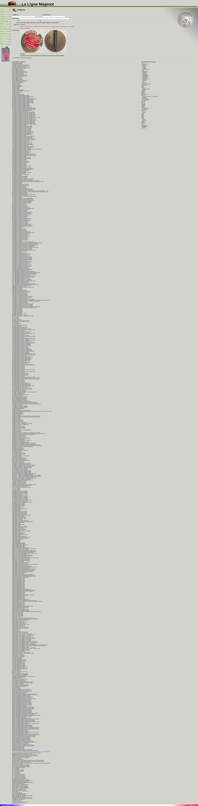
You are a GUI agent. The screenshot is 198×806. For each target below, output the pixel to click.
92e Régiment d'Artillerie (17, 175)
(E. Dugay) (143, 101)
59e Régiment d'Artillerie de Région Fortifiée (20, 103)
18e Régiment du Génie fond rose (18, 436)
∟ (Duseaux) (144, 97)
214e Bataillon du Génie (16, 452)
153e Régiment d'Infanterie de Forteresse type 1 (21, 253)
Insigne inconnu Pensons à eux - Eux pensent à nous (22, 690)
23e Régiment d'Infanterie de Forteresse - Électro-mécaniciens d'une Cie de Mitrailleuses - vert (30, 191)
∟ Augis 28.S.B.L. (145, 83)
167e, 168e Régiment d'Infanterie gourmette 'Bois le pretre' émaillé (25, 284)
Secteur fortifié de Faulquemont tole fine (20, 75)
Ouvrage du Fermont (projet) (17, 82)
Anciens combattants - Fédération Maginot (20, 784)
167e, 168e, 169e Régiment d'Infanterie (19, 294)
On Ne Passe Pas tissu (16, 800)
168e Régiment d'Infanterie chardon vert (20, 286)
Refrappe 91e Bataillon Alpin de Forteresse (24, 732)
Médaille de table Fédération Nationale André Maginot (22, 782)
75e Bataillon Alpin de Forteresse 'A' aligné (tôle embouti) (27, 351)
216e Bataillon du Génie (16, 456)
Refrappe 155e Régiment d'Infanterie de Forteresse (22, 709)
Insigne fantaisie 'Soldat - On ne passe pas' (20, 628)
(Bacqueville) (144, 85)
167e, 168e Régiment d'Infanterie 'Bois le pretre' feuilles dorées (24, 273)
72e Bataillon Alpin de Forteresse (23, 334)
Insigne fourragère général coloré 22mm (19, 595)
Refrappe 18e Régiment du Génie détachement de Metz (22, 741)
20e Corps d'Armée (15, 318)
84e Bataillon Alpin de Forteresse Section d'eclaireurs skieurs (30, 371)
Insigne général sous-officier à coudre (19, 518)
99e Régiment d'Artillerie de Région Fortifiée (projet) (22, 110)
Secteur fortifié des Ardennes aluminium (19, 681)
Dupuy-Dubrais (144, 94)
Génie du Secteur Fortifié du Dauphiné (19, 458)
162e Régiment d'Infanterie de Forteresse (20, 265)
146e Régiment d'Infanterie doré (18, 227)
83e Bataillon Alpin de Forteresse (23, 368)
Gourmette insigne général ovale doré (19, 660)
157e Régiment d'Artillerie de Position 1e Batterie (21, 148)
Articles (2, 35)
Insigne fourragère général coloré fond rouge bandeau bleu (23, 594)
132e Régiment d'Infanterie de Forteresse (20, 221)
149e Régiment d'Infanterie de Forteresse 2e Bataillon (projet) (24, 250)
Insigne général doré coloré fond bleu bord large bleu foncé (23, 570)
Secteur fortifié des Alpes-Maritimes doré (20, 80)
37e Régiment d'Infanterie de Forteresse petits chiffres (22, 198)
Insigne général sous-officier (17, 519)
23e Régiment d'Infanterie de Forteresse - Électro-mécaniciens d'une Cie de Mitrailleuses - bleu (30, 190)
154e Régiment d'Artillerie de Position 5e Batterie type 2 (23, 132)
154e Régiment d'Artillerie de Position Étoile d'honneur (22, 134)
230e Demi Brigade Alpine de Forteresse (25, 400)
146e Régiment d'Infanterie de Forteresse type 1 (21, 231)
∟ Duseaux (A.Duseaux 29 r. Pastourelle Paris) (150, 96)
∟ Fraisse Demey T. (145, 100)
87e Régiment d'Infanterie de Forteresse (20, 217)
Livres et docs (3, 33)
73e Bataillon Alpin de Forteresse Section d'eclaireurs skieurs (30, 338)
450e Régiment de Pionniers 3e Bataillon (20, 496)
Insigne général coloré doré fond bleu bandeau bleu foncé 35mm (24, 567)
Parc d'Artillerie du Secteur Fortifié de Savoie (20, 174)
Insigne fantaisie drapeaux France (18, 651)
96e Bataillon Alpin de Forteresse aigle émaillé (25, 386)
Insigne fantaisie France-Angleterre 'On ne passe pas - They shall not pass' (26, 648)
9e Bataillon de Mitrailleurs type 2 (18, 393)
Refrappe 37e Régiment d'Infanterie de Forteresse (21, 699)
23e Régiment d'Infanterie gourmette (19, 186)
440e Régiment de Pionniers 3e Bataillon (20, 492)
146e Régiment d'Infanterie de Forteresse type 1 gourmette (23, 232)
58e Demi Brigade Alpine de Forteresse (24, 399)
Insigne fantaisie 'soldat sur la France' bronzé (20, 619)
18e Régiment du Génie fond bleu (18, 439)
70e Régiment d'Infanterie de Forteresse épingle (21, 213)
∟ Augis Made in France (146, 84)
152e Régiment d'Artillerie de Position (19, 125)
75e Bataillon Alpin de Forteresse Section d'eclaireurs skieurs (30, 354)
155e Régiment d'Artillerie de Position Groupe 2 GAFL (22, 137)
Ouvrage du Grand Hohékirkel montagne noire (20, 90)
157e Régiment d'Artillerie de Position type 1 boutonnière (23, 144)
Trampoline (144, 125)
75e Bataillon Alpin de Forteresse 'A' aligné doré (25, 343)
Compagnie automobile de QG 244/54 (19, 481)
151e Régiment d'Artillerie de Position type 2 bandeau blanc (23, 112)
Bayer (143, 86)
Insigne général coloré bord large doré (19, 572)
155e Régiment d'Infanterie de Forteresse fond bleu (22, 257)
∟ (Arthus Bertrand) (145, 69)
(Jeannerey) (144, 103)
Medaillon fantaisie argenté (17, 654)
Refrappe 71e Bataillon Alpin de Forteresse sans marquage (27, 720)
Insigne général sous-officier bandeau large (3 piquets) (22, 521)
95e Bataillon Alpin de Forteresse (23, 381)
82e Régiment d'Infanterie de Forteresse (20, 216)
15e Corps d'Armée (15, 324)
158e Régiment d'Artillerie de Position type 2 (20, 152)
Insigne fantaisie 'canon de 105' (18, 621)
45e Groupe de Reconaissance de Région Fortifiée (21, 471)
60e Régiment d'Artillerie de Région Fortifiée (20, 104)
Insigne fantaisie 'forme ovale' (18, 626)
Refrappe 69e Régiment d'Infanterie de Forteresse (21, 700)
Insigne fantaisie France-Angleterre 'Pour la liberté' (22, 639)
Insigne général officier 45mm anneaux (19, 508)
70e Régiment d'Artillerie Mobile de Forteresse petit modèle (23, 109)
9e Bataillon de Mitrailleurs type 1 (18, 392)
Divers (2, 40)
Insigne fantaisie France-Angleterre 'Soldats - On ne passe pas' (24, 647)
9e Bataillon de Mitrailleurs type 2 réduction (20, 394)
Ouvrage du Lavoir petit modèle (18, 94)
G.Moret (143, 106)
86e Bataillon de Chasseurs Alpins (18, 503)
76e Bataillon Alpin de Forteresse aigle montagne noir (26, 356)
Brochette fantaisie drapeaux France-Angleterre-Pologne (23, 653)
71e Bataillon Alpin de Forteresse (23, 330)
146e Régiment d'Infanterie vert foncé (19, 229)
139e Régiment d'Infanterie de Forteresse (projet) (21, 225)
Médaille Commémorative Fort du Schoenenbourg (21, 756)
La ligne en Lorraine (4, 21)
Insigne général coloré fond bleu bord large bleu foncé (22, 571)
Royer (143, 115)
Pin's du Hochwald (15, 768)
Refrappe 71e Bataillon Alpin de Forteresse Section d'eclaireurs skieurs (31, 721)
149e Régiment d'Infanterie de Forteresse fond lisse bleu (23, 241)
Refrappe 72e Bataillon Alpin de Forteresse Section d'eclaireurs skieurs (31, 723)
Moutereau (144, 110)
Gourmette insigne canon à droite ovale (19, 666)
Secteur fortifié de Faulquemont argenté (19, 72)
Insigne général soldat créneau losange (19, 526)
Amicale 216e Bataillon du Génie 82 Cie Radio (21, 766)
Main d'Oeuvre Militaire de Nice (18, 461)
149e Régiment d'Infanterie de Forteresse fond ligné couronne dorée (25, 244)
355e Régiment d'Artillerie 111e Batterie (20, 176)
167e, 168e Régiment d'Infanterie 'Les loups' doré (21, 278)
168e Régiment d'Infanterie (17, 288)
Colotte (143, 91)
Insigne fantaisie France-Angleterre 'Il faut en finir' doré (22, 635)
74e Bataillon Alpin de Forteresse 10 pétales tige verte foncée (28, 340)
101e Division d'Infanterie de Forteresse (19, 66)
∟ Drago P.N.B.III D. (145, 78)
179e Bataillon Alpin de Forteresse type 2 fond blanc (27, 388)
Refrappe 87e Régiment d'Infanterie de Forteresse (21, 702)
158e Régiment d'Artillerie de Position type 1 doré (21, 150)
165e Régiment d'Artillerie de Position (19, 164)
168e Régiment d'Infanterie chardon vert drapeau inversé (23, 287)
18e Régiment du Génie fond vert (18, 441)
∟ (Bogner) (144, 89)
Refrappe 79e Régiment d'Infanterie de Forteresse (21, 701)
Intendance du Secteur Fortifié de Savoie (19, 486)
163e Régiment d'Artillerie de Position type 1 (20, 161)
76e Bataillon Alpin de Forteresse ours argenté (25, 362)
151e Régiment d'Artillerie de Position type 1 (20, 111)
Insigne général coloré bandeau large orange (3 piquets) (22, 574)
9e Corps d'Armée (15, 317)
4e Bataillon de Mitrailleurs (17, 310)
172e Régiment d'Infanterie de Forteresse (20, 302)
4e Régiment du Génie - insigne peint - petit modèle (22, 423)
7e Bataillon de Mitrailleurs (17, 312)
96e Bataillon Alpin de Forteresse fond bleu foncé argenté (27, 385)
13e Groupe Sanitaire (16, 488)
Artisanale (143, 122)
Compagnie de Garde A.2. (17, 678)
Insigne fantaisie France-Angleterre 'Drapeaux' (21, 649)
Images (2, 23)
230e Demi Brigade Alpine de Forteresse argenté (27, 401)
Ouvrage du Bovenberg (16, 87)
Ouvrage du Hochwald (16, 91)
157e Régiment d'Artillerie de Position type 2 (20, 145)
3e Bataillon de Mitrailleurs (17, 309)
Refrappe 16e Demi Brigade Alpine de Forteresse (26, 739)
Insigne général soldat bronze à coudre (19, 527)
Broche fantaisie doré (16, 629)
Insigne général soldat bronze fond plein (19, 538)
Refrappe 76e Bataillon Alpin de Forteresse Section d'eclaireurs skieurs (31, 729)
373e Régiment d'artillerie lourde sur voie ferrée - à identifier (23, 465)
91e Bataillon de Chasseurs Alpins (18, 504)
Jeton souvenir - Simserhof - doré (18, 789)
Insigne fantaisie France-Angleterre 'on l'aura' (21, 646)
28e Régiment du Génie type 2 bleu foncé (20, 450)
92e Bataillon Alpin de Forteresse (23, 379)
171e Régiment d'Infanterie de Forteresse (20, 298)
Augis (143, 81)
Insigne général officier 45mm (18, 507)
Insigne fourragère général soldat (18, 545)
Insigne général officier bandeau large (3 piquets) (21, 515)
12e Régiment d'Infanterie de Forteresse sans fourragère (23, 178)
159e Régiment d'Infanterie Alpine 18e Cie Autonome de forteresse (25, 403)
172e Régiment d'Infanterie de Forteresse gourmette (22, 304)
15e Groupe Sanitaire (16, 490)
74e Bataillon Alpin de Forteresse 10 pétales (25, 339)
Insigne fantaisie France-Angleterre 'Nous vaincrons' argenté (23, 638)
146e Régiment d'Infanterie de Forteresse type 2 (21, 233)
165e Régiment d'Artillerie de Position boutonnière (21, 165)
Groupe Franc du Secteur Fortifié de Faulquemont (21, 479)
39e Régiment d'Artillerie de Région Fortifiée (20, 97)
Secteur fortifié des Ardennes (17, 69)
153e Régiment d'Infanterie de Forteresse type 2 (21, 254)
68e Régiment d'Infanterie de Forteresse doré (20, 207)
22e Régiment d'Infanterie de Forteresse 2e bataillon (22, 179)
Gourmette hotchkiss (16, 669)
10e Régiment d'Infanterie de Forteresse (20, 177)
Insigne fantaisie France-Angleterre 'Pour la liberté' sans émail (24, 641)
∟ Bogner (143, 88)
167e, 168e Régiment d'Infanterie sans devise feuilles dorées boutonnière (26, 272)
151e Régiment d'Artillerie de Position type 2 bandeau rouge (23, 116)
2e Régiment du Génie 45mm (17, 413)
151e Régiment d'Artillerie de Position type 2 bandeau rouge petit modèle (26, 117)
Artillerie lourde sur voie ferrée (18, 462)
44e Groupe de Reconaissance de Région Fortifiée (21, 470)
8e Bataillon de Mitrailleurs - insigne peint (20, 315)
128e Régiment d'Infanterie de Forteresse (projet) (21, 220)
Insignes (2, 31)
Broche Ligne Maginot (16, 631)
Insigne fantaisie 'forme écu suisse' (19, 623)
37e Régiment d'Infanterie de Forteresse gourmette (22, 201)
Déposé (143, 121)
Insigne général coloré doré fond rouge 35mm (20, 568)
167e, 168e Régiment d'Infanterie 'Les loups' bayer (21, 279)
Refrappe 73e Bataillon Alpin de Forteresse (24, 724)
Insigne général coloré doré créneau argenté (20, 607)
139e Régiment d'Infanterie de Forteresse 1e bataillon (22, 226)
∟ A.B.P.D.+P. (144, 67)
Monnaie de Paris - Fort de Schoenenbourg (20, 787)
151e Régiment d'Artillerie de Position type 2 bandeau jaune (23, 113)
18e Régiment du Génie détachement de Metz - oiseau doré (23, 442)
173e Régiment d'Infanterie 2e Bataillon (19, 406)
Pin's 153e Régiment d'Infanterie (18, 767)
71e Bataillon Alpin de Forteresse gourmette (25, 332)
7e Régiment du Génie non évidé (18, 426)
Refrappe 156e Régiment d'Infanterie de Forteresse (22, 710)
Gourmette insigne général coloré (18, 662)
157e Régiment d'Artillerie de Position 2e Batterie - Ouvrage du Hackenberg (26, 149)
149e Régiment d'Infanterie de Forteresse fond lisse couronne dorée (25, 243)
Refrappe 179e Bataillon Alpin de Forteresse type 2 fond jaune (28, 736)
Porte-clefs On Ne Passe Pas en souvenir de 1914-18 (22, 691)
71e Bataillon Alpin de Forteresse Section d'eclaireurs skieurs (30, 333)
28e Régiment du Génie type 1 (18, 447)
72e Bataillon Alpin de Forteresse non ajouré (25, 335)
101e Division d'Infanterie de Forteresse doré (20, 64)
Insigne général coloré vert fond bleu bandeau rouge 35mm (23, 569)
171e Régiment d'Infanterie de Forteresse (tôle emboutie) (23, 299)
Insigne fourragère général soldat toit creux (20, 547)
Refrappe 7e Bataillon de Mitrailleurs (19, 717)
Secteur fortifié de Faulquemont (18, 73)
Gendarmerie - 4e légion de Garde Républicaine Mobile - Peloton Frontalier (26, 476)
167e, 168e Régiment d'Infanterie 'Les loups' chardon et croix (23, 280)
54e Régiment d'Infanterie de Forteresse (20, 205)
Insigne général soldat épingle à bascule (19, 534)
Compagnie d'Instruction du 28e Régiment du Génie (22, 502)
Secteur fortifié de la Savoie (17, 78)
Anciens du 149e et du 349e (17, 764)
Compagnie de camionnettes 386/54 (19, 483)
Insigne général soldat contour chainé (19, 529)
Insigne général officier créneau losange (19, 511)
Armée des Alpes (15, 322)
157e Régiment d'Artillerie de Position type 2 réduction (22, 147)
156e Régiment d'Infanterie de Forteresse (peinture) (22, 261)
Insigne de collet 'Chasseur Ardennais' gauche (20, 321)
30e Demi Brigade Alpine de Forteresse (24, 397)
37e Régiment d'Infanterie (17, 197)
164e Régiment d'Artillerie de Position (19, 163)
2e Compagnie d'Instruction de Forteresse (23, 501)
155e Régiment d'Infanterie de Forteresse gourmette (22, 258)
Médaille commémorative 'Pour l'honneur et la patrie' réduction (24, 754)
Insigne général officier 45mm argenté (19, 514)
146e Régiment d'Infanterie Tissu (18, 799)
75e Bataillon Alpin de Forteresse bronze (24, 346)
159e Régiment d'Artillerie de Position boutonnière (21, 158)
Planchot (143, 113)
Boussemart (144, 127)
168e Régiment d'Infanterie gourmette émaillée (21, 291)
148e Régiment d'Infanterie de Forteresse (20, 236)
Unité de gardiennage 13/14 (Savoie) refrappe (21, 738)
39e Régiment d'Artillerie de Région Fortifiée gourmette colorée (24, 99)
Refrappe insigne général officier (18, 746)
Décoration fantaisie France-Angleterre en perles (21, 652)
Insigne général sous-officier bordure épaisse (20, 520)
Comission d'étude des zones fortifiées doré (20, 674)
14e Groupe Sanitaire (16, 489)
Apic (142, 124)
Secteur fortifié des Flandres (17, 63)
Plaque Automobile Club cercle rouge (19, 794)
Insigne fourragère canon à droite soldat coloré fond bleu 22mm (24, 548)
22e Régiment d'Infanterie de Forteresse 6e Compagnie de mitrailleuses (26, 180)
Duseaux (143, 95)
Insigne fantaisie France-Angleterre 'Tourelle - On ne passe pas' (24, 643)
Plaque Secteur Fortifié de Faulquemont (19, 76)
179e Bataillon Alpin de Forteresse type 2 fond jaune (27, 389)
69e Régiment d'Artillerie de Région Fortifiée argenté (22, 107)
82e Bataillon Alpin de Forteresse (23, 367)
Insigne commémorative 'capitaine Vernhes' (20, 757)
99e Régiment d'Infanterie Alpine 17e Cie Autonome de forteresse (24, 402)
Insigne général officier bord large (18, 517)
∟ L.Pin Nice (144, 112)
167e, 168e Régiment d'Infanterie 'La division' (21, 281)
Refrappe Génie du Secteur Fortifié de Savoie (20, 743)
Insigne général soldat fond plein (18, 530)
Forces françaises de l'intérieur (18, 683)
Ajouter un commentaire (26, 57)
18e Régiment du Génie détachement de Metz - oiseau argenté (24, 443)
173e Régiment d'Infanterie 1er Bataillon (20, 405)
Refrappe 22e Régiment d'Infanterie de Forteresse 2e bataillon (24, 698)
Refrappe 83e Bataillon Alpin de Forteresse (24, 731)
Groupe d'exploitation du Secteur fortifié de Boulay (21, 485)
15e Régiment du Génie (16, 431)
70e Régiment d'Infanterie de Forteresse (20, 211)
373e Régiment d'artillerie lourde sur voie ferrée (21, 464)
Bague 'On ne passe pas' (16, 670)
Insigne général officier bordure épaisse (19, 513)
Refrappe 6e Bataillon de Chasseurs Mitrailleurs (25, 737)
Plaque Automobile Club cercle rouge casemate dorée (22, 795)
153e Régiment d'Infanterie (17, 252)
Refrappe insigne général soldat (18, 747)
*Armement (3, 18)
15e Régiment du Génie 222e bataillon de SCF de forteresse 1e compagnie (26, 432)
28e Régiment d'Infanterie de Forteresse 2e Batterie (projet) (23, 194)
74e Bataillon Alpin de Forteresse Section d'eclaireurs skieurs (30, 342)
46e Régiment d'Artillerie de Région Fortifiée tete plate (22, 101)
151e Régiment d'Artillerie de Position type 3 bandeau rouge (23, 123)
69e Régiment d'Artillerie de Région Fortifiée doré (21, 105)
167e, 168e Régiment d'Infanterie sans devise (20, 270)
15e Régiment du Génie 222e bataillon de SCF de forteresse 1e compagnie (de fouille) (28, 433)
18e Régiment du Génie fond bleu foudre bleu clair (21, 440)
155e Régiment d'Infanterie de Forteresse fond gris (22, 256)
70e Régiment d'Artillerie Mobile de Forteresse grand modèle (24, 108)
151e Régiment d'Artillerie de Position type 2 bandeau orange (24, 114)
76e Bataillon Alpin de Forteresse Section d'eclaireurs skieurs (30, 365)
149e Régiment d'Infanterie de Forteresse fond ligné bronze (23, 245)
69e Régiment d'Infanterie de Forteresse (20, 210)
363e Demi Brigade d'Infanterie (18, 408)
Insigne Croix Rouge (16, 687)
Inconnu (22, 24)
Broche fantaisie (15, 630)
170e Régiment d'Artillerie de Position (19, 171)
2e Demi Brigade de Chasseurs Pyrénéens (20, 469)
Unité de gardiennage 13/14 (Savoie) (19, 686)
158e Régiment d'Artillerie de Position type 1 (20, 151)
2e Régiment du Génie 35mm (17, 412)
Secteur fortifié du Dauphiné (17, 79)
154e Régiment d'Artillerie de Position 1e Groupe (21, 128)
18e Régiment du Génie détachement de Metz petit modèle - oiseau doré (26, 444)
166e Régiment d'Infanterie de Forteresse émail (21, 268)
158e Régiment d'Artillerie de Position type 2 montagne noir (23, 153)
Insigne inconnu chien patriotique (18, 680)
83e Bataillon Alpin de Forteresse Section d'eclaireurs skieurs (30, 369)
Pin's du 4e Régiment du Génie (18, 770)
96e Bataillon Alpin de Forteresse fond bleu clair (25, 383)
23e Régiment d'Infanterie (17, 182)
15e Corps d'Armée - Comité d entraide (19, 325)
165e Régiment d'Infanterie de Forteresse (20, 267)
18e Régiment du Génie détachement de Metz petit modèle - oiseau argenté (26, 445)
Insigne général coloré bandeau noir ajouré (20, 563)
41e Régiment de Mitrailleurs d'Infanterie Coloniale (22, 467)
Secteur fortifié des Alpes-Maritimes (19, 81)
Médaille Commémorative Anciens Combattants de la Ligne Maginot (25, 755)
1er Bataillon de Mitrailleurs (17, 308)
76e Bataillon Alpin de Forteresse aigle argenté (25, 357)
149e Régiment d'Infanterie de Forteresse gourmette (22, 248)
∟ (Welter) (144, 119)
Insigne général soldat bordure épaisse (19, 536)
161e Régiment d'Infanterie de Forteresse (20, 263)
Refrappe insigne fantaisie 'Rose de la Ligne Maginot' (22, 749)
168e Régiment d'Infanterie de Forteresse (20, 293)
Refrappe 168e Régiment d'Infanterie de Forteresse (22, 716)
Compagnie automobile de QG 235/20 (19, 480)
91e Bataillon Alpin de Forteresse (23, 376)
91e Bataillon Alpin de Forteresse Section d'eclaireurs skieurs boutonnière (32, 378)
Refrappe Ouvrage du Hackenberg (18, 693)
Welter (143, 118)
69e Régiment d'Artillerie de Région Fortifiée (20, 106)
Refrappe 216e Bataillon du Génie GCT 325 (20, 744)
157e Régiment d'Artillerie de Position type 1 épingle (22, 143)
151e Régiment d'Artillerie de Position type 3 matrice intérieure (24, 124)
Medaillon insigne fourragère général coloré (20, 599)
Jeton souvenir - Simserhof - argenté (19, 790)
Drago (143, 70)
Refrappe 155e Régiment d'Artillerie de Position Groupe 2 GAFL (24, 694)
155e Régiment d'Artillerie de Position (19, 135)
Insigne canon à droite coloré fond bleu (19, 554)
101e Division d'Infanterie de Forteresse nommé (21, 67)
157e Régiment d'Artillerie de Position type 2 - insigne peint (23, 146)
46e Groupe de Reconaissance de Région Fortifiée (21, 472)
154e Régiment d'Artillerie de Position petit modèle (22, 127)
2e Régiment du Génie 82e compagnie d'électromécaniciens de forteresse (26, 416)
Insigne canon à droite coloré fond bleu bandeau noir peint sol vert (24, 553)
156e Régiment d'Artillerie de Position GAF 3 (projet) (22, 141)
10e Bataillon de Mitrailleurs (17, 395)
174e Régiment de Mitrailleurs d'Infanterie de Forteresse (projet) (24, 307)
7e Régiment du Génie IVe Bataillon (19, 428)
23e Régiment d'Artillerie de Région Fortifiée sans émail (22, 96)
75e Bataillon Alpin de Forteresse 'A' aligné (24, 347)
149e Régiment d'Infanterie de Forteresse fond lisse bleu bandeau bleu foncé (26, 242)
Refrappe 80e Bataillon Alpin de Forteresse (24, 730)
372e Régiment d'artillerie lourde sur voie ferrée (21, 463)
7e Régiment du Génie (16, 425)
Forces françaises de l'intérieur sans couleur (20, 684)
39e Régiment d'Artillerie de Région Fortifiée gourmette (22, 98)
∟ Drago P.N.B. (144, 74)
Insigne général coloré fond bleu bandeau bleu (21, 560)
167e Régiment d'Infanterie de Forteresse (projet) (21, 285)
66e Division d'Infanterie (16, 326)
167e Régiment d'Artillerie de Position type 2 (20, 170)
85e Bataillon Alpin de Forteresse (23, 372)
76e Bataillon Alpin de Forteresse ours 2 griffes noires (26, 364)
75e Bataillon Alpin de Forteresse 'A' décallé (25, 348)
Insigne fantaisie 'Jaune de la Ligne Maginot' (20, 610)
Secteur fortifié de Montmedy (17, 70)
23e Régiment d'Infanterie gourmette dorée (20, 184)
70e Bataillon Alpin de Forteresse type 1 (24, 327)
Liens (2, 43)
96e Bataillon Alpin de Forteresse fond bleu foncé (26, 384)
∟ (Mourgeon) (144, 109)
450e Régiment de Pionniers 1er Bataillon (20, 495)
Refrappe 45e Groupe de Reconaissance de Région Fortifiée (23, 745)
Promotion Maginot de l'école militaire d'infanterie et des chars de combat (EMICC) (28, 760)
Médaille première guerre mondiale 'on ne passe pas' (22, 797)
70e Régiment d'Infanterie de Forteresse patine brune (22, 212)
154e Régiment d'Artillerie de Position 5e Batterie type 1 (23, 131)
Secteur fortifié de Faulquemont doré (19, 71)
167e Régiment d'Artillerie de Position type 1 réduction (22, 168)
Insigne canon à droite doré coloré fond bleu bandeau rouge (23, 550)
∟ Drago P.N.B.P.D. (145, 76)
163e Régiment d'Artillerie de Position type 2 (20, 162)
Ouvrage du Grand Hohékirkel (17, 89)
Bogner (143, 87)
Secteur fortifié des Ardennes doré (18, 68)
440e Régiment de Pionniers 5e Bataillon (20, 493)
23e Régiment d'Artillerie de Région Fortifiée (20, 95)
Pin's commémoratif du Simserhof (18, 777)
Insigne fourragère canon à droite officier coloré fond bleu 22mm (24, 600)
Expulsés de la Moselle (16, 688)
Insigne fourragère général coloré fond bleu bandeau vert (23, 591)
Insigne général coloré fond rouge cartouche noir (21, 559)
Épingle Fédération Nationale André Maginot (20, 779)
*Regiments (3, 16)
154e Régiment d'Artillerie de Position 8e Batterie (21, 133)
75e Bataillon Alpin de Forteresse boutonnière (25, 353)
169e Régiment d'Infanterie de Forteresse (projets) (21, 297)
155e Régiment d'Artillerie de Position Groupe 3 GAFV (22, 138)
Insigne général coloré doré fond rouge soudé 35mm (22, 566)
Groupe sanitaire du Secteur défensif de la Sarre (21, 487)
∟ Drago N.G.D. (145, 71)
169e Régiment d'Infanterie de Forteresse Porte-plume (22, 296)
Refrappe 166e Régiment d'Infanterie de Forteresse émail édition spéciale (26, 715)
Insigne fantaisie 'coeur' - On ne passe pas (20, 632)
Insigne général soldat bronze (17, 528)
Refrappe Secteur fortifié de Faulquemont (20, 692)
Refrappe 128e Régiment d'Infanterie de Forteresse (22, 703)
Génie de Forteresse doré (17, 451)
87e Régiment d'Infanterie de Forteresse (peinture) (22, 218)
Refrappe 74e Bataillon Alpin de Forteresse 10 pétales (26, 725)
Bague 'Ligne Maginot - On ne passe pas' (20, 671)
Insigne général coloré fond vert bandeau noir (20, 577)
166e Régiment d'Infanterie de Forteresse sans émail (22, 269)
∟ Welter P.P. (144, 120)
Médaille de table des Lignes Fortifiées (19, 785)
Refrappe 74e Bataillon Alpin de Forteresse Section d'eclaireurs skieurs (31, 727)
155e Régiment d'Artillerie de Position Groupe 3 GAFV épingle (24, 139)
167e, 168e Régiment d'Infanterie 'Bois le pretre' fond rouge (23, 276)
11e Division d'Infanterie (16, 319)
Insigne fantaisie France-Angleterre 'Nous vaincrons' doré (23, 637)
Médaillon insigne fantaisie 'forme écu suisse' (21, 624)
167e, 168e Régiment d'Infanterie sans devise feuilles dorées (23, 271)
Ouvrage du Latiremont (16, 83)
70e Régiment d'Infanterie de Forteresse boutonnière (22, 214)
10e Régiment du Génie (16, 430)
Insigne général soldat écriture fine (18, 532)
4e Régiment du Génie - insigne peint (19, 422)
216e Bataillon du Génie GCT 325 (18, 457)
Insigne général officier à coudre (18, 505)
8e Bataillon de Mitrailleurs (17, 314)
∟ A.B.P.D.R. (144, 68)
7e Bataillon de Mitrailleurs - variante (19, 313)
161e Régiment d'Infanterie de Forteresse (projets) (21, 264)
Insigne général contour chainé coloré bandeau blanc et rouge (23, 576)
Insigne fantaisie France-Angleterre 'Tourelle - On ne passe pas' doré (25, 642)
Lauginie (143, 105)
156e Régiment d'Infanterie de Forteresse (20, 260)
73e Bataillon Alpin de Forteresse (23, 337)
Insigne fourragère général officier (18, 543)
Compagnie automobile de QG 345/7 (19, 482)
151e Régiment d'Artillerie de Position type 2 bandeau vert (23, 118)
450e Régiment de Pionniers (17, 494)
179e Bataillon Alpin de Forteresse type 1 (25, 387)
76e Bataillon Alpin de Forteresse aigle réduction (25, 359)
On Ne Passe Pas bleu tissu (17, 801)
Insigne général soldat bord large (18, 524)
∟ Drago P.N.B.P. (145, 75)
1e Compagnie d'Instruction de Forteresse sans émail (25, 500)
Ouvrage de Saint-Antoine (17, 92)
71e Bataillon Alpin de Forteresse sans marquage (26, 331)
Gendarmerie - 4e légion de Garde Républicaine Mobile (22, 474)
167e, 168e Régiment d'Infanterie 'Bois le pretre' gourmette (23, 283)
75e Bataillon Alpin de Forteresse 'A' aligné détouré (26, 349)
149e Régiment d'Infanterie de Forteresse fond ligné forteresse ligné (25, 247)
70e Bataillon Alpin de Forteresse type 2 (24, 328)
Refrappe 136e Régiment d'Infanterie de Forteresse (22, 704)
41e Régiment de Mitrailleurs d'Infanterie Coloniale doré (23, 466)
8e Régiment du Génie (16, 429)
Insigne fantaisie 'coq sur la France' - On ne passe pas (22, 634)
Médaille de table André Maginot (18, 783)
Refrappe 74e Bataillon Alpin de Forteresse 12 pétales (26, 726)
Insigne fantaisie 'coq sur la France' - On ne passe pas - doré (23, 633)
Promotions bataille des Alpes (17, 759)
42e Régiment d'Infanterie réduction (19, 204)
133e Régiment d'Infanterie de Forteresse (20, 222)
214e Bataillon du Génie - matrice (18, 453)
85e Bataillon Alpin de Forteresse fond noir (24, 373)
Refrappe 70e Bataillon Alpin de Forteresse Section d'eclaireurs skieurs (31, 719)
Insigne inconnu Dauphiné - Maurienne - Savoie (21, 689)
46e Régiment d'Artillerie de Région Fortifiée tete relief (22, 100)
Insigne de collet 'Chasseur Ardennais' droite (20, 320)
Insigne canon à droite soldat (17, 613)
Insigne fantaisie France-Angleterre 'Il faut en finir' (21, 636)
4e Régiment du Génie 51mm (17, 421)
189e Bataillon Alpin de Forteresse (23, 390)
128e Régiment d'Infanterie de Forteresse (20, 219)
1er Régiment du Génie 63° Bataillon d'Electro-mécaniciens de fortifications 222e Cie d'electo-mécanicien (32, 411)
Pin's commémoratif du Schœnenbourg (19, 778)
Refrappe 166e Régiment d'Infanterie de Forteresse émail (23, 714)
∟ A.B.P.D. (143, 65)
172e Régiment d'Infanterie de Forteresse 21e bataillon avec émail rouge (26, 306)
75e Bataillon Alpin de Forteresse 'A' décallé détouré (26, 350)
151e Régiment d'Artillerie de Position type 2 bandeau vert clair (24, 119)
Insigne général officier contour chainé (19, 512)
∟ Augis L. (144, 82)
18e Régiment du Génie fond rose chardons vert (21, 438)
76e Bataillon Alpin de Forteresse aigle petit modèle (26, 358)
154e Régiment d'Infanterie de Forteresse (20, 255)
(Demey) (143, 93)
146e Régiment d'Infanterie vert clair (19, 228)
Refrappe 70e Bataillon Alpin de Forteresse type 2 (25, 718)
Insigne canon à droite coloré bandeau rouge (20, 556)
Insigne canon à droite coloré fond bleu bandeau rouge (22, 555)
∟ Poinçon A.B (144, 64)
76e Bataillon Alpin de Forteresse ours (23, 361)
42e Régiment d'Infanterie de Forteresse (20, 203)
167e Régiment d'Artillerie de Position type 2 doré (21, 169)
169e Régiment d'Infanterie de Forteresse (20, 295)
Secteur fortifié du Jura (16, 77)
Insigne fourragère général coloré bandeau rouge (21, 589)
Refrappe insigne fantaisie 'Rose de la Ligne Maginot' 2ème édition (25, 750)
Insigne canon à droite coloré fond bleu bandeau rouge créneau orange (25, 557)
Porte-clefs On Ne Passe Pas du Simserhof (20, 802)
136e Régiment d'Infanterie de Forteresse (20, 223)
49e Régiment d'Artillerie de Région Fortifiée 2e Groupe (22, 102)
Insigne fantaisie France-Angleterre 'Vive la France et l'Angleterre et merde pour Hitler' (28, 645)
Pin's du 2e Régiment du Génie (18, 769)
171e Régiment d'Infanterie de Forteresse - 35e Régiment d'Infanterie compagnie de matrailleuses (31, 300)
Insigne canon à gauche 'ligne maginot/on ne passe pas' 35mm (24, 618)
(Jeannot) (143, 104)
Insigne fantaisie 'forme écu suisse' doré (19, 622)
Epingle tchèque (15, 791)
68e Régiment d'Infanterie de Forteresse (20, 206)
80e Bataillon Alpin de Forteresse (23, 366)
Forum (2, 38)
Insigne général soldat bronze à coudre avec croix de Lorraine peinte (25, 564)
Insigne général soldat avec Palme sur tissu (20, 565)
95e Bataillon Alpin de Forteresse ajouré (24, 382)
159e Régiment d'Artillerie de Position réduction (21, 157)
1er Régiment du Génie (16, 409)
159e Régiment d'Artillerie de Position (19, 156)
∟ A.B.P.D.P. (144, 66)
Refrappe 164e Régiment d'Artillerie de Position (21, 695)
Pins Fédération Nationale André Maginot (20, 781)
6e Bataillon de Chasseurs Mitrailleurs (23, 391)
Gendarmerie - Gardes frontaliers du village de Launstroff (23, 477)
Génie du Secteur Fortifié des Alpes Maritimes (21, 455)
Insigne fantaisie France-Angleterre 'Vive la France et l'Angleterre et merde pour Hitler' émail (30, 644)
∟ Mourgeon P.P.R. (145, 108)
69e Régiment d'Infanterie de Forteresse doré (20, 209)
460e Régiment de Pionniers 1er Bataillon (20, 497)
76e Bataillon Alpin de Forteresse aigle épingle (25, 360)
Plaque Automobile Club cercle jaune (19, 793)
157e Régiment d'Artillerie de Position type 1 (20, 142)
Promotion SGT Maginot (16, 758)
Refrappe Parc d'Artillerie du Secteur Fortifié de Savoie (22, 696)
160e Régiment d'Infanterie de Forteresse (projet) (21, 262)
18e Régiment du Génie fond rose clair (19, 437)
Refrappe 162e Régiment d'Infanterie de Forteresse (22, 712)
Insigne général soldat (16, 523)
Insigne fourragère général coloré (18, 578)
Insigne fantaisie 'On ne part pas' (18, 608)
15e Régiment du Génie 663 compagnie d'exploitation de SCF (23, 434)
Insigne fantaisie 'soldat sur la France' (19, 620)
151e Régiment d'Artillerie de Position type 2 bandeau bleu (23, 115)
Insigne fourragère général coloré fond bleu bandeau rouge (23, 590)
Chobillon (143, 90)
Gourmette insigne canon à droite (18, 664)
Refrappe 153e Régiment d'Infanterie (19, 706)
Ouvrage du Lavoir (15, 93)
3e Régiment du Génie (16, 417)
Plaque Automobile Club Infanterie (18, 796)
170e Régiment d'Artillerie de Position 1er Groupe (21, 172)
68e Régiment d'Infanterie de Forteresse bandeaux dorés (23, 208)
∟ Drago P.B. (144, 73)
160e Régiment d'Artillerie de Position (19, 159)
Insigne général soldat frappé (17, 539)
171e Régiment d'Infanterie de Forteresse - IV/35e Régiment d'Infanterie (26, 301)
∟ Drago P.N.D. (144, 79)
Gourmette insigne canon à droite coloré (19, 668)
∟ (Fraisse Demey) (145, 99)
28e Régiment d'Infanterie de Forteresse (20, 192)
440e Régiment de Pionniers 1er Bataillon (20, 491)
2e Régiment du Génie (16, 415)
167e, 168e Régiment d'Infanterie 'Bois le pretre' (21, 275)
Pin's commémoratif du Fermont (18, 774)
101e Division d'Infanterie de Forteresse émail (21, 65)
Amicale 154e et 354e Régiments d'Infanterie (20, 765)
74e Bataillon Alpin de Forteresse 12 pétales (25, 341)
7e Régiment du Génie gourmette (18, 427)
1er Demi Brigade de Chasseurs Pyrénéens (20, 468)
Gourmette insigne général (17, 657)
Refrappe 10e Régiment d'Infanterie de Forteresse (21, 697)
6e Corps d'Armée (15, 316)
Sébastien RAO (5, 805)
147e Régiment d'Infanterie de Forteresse (20, 234)
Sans (142, 63)
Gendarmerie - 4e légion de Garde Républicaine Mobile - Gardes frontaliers (26, 475)
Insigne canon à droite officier (17, 612)
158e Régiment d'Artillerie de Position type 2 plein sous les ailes (24, 154)
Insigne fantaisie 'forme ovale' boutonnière (20, 627)
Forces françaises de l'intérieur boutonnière (20, 685)
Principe (2, 13)
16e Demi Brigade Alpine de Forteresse (24, 396)
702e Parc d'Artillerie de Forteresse (19, 173)
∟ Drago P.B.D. (144, 72)
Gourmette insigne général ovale (18, 661)
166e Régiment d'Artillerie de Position (19, 166)
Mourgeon (143, 107)
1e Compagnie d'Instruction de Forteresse (23, 499)
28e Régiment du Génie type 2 (18, 449)
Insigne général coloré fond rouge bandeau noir (21, 558)
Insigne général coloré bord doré (18, 573)
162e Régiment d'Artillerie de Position (19, 160)
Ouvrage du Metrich (16, 84)
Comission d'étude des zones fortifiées (19, 675)
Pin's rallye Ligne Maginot (17, 792)
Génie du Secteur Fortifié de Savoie (18, 454)
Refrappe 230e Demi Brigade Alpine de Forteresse (26, 740)
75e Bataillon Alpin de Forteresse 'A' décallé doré (26, 344)
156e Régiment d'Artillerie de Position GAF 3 (20, 140)
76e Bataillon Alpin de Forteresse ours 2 (24, 363)
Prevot (143, 114)
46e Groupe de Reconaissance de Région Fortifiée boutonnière (24, 473)
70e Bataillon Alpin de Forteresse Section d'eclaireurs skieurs (30, 329)
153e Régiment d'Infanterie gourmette (19, 251)
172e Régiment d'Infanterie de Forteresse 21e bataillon (22, 305)
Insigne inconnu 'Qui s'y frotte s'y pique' (19, 679)
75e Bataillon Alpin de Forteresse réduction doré (25, 345)
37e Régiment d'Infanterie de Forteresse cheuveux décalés (23, 200)
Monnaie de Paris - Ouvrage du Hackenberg (20, 786)
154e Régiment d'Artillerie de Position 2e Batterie (21, 129)
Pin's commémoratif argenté (17, 771)
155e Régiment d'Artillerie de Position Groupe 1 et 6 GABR (23, 136)
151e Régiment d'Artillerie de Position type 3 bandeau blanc (23, 122)
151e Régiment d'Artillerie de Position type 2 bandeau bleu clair (24, 120)
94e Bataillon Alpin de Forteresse (23, 380)
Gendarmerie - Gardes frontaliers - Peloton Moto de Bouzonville (24, 478)
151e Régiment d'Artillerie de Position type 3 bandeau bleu (23, 121)
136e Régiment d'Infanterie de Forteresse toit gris (21, 224)
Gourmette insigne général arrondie (19, 659)
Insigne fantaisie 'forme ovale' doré (19, 625)
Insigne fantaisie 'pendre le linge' (18, 655)
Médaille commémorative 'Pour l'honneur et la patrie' (22, 753)
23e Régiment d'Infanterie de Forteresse (20, 188)
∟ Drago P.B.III (144, 77)
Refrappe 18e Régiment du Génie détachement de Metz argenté (24, 742)
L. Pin (143, 111)
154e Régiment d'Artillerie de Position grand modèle (22, 126)
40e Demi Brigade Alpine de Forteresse (24, 398)
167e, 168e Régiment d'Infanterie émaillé (20, 282)
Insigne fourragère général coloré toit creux (20, 606)
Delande (143, 92)
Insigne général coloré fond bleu (18, 561)
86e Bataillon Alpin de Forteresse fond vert (24, 375)
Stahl (142, 117)
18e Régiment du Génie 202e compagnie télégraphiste (22, 446)
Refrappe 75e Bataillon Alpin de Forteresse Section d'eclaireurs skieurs (31, 728)
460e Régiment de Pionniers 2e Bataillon (20, 498)
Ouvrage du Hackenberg (16, 85)
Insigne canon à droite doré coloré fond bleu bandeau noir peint (24, 551)
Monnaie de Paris (145, 126)
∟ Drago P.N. (144, 80)
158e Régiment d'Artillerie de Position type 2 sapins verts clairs (24, 155)
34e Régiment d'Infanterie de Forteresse (20, 195)
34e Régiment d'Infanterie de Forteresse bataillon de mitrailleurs (24, 196)
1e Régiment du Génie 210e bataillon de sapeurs (21, 410)
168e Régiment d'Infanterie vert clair (19, 290)
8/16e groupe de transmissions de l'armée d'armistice (22, 682)
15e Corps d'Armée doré (16, 323)
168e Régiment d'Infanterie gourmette (19, 292)
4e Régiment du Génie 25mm (17, 419)
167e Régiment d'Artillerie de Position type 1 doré (21, 167)
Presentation (3, 11)
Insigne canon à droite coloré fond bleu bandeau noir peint (23, 552)
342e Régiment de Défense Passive (18, 677)
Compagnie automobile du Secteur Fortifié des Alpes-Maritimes (24, 484)
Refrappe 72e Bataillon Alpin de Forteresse (24, 722)
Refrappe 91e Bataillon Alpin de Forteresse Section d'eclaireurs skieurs (31, 733)
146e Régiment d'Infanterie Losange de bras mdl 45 (22, 798)
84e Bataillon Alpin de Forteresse (23, 370)
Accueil (2, 8)
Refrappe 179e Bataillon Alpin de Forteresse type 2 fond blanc (28, 735)
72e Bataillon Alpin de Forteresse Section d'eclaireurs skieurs (30, 336)
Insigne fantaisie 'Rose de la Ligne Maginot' (20, 609)
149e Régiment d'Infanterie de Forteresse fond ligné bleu (23, 246)
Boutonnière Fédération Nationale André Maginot (21, 780)
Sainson (143, 116)
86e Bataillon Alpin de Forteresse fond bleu (24, 374)
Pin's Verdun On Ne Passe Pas (17, 803)
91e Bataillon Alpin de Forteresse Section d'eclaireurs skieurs (30, 377)
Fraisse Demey (144, 98)
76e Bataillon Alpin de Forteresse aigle (24, 355)
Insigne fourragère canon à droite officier (20, 544)
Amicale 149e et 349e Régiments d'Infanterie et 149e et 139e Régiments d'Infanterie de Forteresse (31, 763)
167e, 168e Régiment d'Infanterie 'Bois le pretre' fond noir (23, 277)
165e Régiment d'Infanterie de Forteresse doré (21, 266)
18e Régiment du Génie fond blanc (18, 435)
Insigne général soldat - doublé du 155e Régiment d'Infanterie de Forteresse (26, 611)
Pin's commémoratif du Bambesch (18, 776)
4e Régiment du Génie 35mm (17, 420)
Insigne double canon (16, 617)
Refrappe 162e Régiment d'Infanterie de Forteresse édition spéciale (25, 713)
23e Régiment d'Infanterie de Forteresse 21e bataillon (22, 189)
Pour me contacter (25, 28)
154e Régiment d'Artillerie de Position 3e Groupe (21, 130)
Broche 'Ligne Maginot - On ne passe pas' (20, 673)
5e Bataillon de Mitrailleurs (17, 311)
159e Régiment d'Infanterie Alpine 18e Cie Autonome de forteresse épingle (26, 404)
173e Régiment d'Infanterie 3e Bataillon (19, 407)
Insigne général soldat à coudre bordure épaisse (21, 537)
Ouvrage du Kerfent (15, 88)
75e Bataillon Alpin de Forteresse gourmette (25, 352)
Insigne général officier (16, 506)
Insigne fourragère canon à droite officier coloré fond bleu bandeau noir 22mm (27, 601)
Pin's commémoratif (16, 772)
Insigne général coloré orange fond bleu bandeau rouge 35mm (24, 575)
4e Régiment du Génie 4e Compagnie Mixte (20, 424)
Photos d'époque (4, 28)
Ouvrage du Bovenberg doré (17, 86)
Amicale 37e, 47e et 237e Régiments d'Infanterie (21, 762)
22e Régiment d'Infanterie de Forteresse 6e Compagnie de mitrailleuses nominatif (27, 181)
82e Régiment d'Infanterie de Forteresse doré (20, 215)
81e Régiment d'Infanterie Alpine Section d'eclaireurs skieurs (23, 676)
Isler (142, 102)
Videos (2, 26)
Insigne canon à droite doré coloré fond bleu (20, 549)
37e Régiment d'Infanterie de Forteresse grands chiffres (22, 199)
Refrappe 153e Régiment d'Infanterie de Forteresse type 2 (23, 707)
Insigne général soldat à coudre (18, 522)
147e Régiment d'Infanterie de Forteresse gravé (21, 235)
